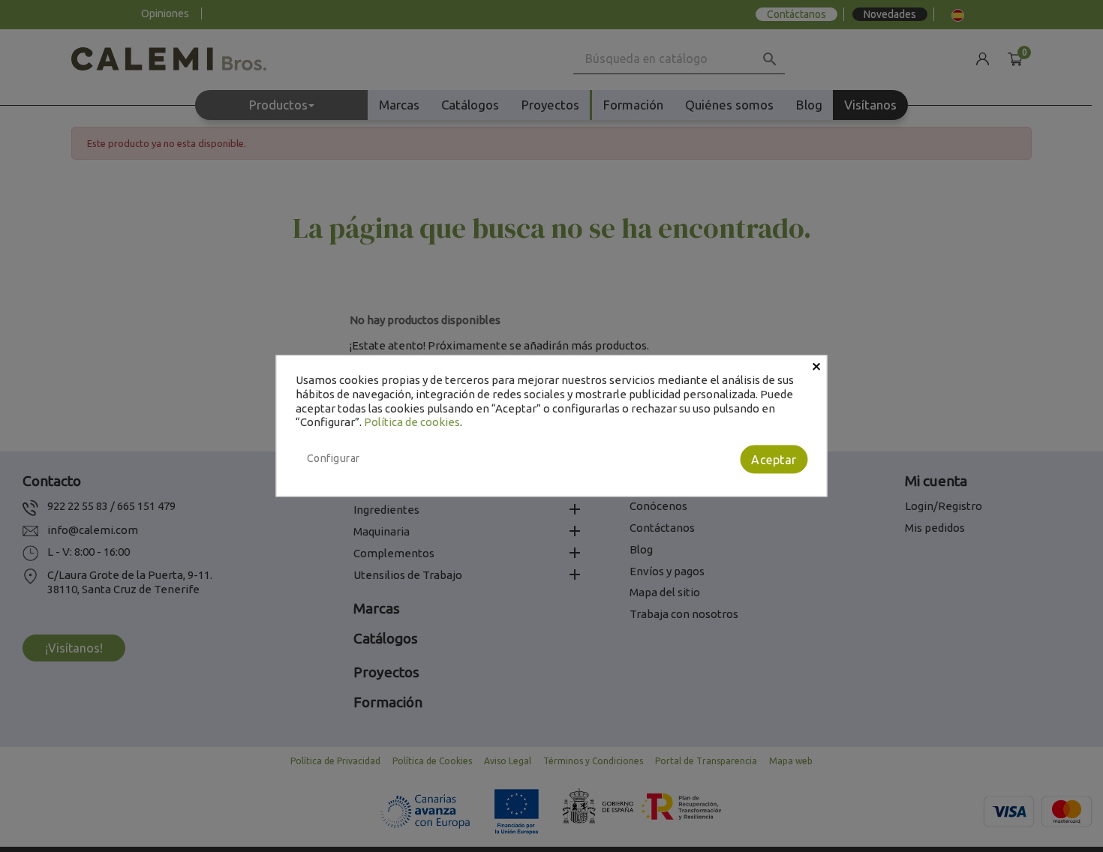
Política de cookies (412, 422)
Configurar (333, 458)
